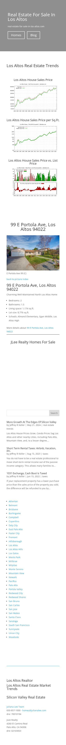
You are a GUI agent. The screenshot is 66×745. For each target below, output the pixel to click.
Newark (13, 577)
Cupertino (14, 521)
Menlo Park (14, 557)
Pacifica (12, 581)
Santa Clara (15, 617)
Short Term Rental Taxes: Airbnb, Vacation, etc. (31, 449)
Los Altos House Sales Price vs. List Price (33, 162)
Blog (33, 35)
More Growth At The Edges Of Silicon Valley (31, 422)
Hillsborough (15, 541)
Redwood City (16, 593)
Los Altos (13, 545)
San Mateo (14, 613)
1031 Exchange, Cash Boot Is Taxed (27, 473)
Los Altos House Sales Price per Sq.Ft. (33, 120)
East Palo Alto (16, 529)
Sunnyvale (14, 629)
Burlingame (15, 513)
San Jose (13, 609)
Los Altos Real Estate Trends (33, 65)
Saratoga (13, 621)
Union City (14, 633)
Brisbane (13, 509)
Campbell (14, 517)
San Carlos (14, 605)
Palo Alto (13, 585)
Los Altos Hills (16, 549)
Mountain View (16, 573)
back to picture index (17, 279)
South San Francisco (19, 625)
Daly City (13, 525)
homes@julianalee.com (34, 710)
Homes (16, 35)
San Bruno (14, 601)
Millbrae (13, 561)
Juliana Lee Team (15, 706)
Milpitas (13, 565)
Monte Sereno (16, 569)
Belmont (13, 505)
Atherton (13, 501)
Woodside (14, 637)
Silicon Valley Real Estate (26, 697)
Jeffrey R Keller (17, 425)
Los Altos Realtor (20, 680)
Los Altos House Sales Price (33, 80)
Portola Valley (16, 589)
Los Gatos (14, 553)
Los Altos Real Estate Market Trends (29, 687)
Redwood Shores (17, 597)
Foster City (14, 533)
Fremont (13, 537)
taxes (45, 453)
